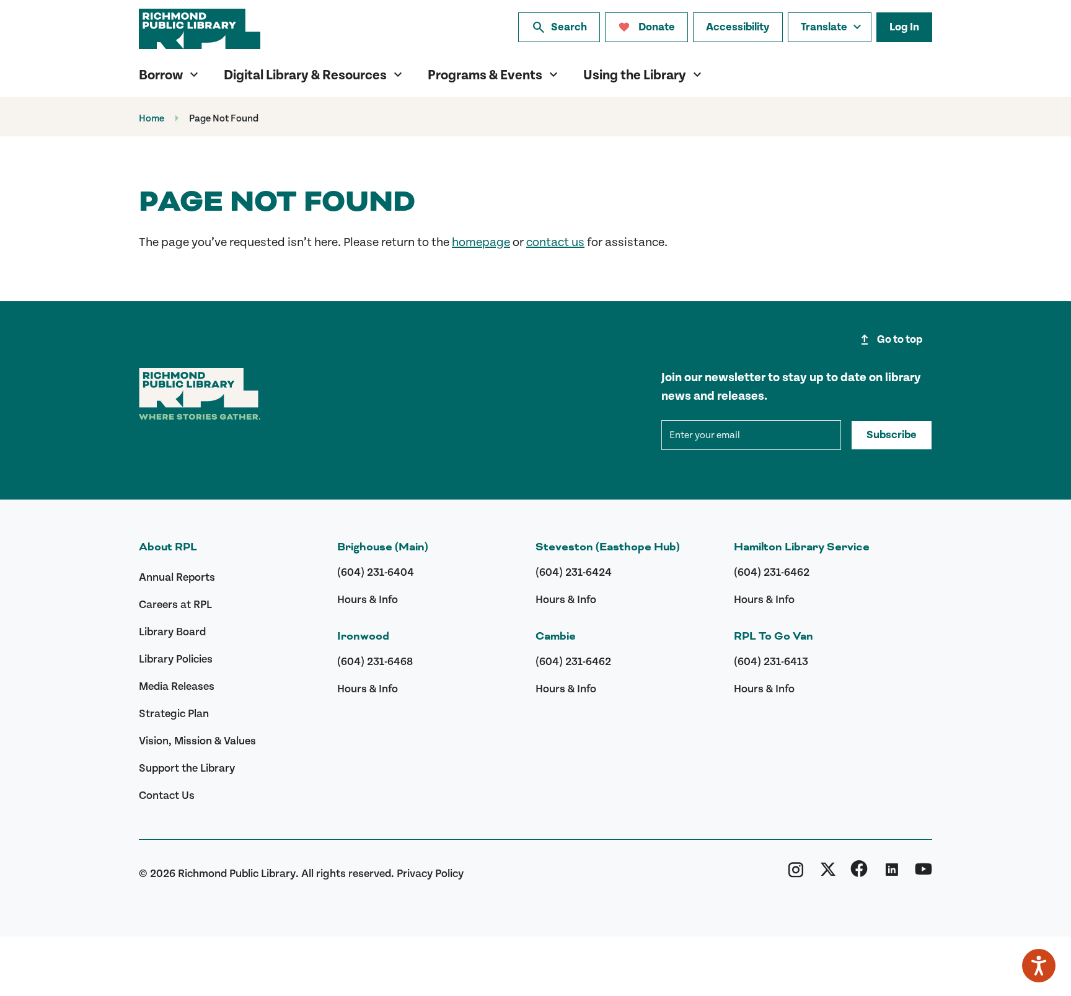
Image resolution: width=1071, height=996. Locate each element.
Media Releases (176, 686)
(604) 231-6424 (574, 572)
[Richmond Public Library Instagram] (796, 873)
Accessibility (738, 27)
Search (559, 27)
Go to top (889, 339)
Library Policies (176, 659)
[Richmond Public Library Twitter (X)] (828, 873)
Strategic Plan (174, 714)
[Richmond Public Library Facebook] (859, 873)
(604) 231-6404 (375, 572)
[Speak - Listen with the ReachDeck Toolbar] (1039, 965)
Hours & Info (367, 600)
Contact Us (167, 795)
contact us (555, 242)
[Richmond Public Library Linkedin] (891, 873)
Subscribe (891, 435)
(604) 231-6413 (771, 662)
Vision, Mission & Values (197, 741)
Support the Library (187, 768)
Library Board (172, 632)
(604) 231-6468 (375, 662)
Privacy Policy (430, 873)
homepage (481, 242)
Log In (904, 27)
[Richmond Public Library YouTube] (923, 873)
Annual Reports (177, 577)
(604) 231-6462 (573, 662)
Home (151, 118)
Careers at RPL (175, 604)
